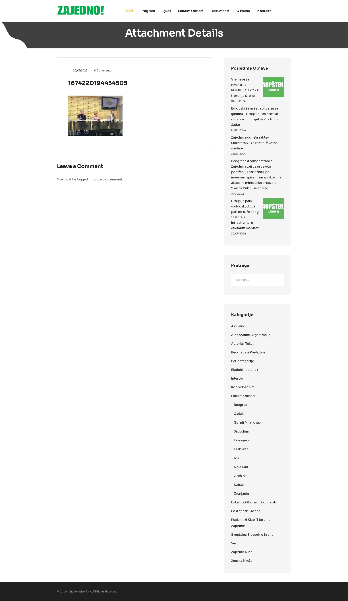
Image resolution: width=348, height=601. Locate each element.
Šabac (239, 485)
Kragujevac (242, 440)
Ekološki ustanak (244, 370)
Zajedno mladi (242, 552)
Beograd (240, 405)
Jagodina (241, 431)
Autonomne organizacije (250, 335)
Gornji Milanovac (247, 423)
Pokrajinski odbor (245, 511)
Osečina (240, 476)
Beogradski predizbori (248, 352)
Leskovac (241, 449)
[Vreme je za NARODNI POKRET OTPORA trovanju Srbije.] (273, 87)
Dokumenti (219, 11)
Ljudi (166, 11)
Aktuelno (238, 326)
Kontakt (264, 11)
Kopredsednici (242, 387)
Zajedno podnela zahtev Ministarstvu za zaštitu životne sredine (254, 143)
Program (147, 11)
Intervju (237, 378)
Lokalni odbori (190, 11)
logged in (84, 179)
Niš (236, 458)
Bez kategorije (242, 361)
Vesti (128, 11)
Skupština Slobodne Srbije (252, 535)
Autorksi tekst (242, 344)
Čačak (239, 414)
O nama (243, 11)
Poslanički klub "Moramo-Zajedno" (251, 523)
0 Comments (102, 70)
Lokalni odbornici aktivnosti (253, 502)
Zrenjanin (241, 494)
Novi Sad (241, 467)
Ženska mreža (241, 561)
